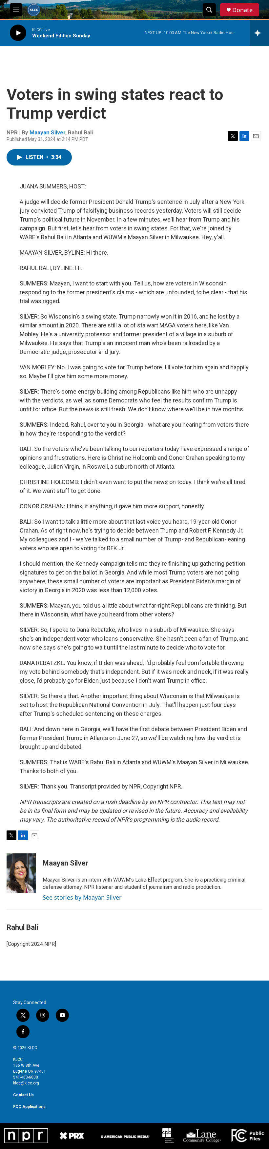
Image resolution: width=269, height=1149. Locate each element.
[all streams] (259, 33)
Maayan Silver (47, 132)
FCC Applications (29, 1106)
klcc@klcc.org (26, 1083)
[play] (18, 33)
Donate (242, 10)
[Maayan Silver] (21, 873)
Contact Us (23, 1095)
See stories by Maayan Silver (82, 897)
